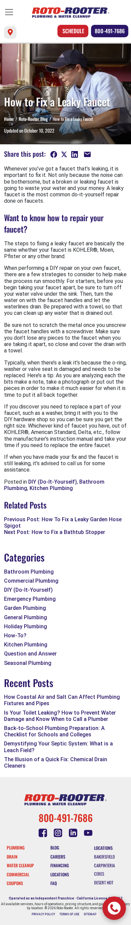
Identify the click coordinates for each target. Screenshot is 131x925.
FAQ (53, 883)
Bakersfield (104, 857)
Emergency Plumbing (30, 599)
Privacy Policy (43, 914)
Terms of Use (69, 914)
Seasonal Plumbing (27, 663)
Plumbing (16, 847)
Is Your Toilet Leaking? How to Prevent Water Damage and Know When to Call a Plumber (60, 716)
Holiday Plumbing (25, 626)
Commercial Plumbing (31, 581)
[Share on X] (64, 155)
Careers (57, 857)
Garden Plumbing (25, 608)
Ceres (99, 874)
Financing (59, 865)
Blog (54, 847)
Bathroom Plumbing (29, 572)
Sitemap (90, 914)
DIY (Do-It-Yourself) (52, 482)
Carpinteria (104, 865)
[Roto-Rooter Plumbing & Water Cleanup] (70, 12)
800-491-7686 (110, 31)
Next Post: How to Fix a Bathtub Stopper (54, 532)
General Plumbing (25, 617)
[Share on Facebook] (54, 155)
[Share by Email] (87, 155)
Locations (59, 874)
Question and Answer (30, 653)
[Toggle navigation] (9, 12)
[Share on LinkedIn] (75, 155)
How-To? (15, 635)
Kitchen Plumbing (51, 488)
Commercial (18, 874)
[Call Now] (114, 908)
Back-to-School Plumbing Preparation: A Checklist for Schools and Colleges (54, 731)
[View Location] (10, 32)
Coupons (15, 883)
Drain (12, 857)
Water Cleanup (20, 865)
